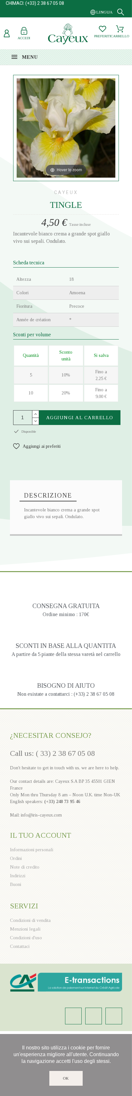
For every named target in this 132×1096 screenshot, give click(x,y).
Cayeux (66, 192)
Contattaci (19, 946)
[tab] (48, 495)
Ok (66, 1078)
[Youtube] (113, 1016)
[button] (37, 446)
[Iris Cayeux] (68, 34)
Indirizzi (17, 875)
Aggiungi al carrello (79, 417)
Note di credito (24, 867)
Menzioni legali (25, 929)
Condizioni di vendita (30, 920)
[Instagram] (73, 1016)
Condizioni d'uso (26, 937)
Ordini (16, 858)
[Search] (120, 12)
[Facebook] (93, 1016)
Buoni (15, 884)
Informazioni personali (31, 849)
